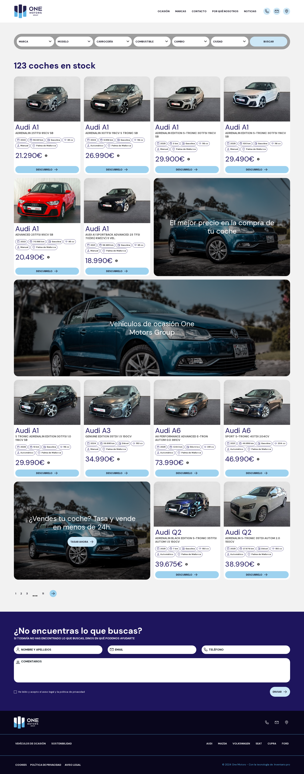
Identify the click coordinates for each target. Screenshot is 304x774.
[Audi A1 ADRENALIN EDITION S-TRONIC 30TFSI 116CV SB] (187, 98)
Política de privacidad (45, 764)
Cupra (272, 743)
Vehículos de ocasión (30, 743)
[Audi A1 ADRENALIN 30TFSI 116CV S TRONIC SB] (117, 98)
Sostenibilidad (61, 743)
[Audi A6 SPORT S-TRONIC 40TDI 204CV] (257, 402)
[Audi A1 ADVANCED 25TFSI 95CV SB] (47, 200)
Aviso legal (73, 764)
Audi (209, 743)
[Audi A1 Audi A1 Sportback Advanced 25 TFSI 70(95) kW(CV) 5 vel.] (117, 200)
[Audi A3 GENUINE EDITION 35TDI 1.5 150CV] (117, 402)
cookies (21, 764)
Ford (285, 743)
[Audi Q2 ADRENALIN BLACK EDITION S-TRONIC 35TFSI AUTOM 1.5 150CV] (187, 504)
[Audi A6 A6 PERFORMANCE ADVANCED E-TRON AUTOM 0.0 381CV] (187, 402)
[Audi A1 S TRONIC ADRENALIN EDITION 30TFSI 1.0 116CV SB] (47, 402)
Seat (259, 743)
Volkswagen (241, 743)
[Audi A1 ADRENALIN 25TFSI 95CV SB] (47, 98)
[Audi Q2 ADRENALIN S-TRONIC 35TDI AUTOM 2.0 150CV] (257, 504)
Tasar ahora (79, 541)
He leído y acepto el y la (51, 691)
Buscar (269, 41)
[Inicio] (36, 11)
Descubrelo (44, 169)
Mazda (222, 743)
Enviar (277, 691)
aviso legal (48, 691)
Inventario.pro (282, 764)
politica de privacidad (72, 691)
